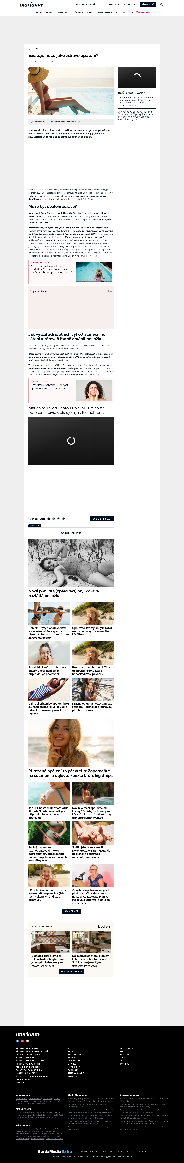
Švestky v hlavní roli (39, 1129)
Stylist (47, 360)
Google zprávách (73, 122)
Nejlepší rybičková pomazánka (34, 1136)
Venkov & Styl (75, 1076)
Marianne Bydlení (85, 5)
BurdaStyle (119, 1152)
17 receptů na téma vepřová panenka (45, 1131)
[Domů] (33, 4)
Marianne (84, 1152)
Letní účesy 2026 (52, 1117)
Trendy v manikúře (22, 1113)
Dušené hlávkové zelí (23, 1129)
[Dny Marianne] (143, 12)
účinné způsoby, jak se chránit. (65, 354)
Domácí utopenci (53, 1136)
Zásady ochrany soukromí (30, 1070)
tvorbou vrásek (89, 256)
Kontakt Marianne (26, 1058)
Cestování (24, 1101)
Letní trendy (30, 1103)
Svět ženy (125, 1055)
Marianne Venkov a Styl (120, 5)
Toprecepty (126, 1064)
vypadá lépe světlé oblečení (98, 193)
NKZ (110, 1152)
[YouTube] (27, 1041)
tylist (32, 237)
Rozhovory (104, 13)
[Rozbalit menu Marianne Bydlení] (96, 4)
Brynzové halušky (22, 1139)
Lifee (122, 1061)
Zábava (77, 13)
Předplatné (148, 5)
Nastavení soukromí (27, 1073)
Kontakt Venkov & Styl (28, 1064)
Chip (122, 1058)
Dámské (103, 1152)
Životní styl (63, 13)
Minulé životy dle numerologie (41, 1113)
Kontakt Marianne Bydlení (30, 1061)
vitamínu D (40, 216)
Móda (39, 13)
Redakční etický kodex (28, 1067)
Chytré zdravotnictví (50, 1115)
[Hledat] (161, 4)
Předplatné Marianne (27, 1049)
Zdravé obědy (41, 1103)
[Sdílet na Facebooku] (48, 519)
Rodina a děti (123, 13)
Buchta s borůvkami (37, 1139)
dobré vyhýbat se (53, 375)
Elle (122, 1052)
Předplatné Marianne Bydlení (32, 1052)
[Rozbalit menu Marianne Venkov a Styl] (134, 4)
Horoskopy (74, 1067)
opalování (34, 526)
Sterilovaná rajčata (22, 1134)
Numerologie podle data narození (41, 1101)
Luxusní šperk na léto (23, 1120)
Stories (72, 1064)
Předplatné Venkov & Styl (30, 1055)
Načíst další (71, 911)
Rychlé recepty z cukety (54, 1139)
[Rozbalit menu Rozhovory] (111, 12)
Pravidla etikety (21, 1099)
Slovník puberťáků (35, 1099)
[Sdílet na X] (53, 519)
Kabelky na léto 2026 (37, 1117)
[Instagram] (22, 1041)
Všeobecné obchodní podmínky (33, 1076)
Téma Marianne (76, 1073)
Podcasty (73, 1070)
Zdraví (90, 13)
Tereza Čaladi (34, 62)
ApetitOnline (127, 1049)
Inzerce (20, 1083)
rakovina (106, 253)
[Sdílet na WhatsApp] (63, 519)
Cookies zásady (24, 1079)
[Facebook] (17, 1041)
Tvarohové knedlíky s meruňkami (42, 1134)
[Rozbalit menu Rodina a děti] (131, 12)
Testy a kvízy (47, 1099)
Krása (49, 13)
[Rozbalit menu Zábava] (82, 12)
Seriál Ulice (37, 1115)
